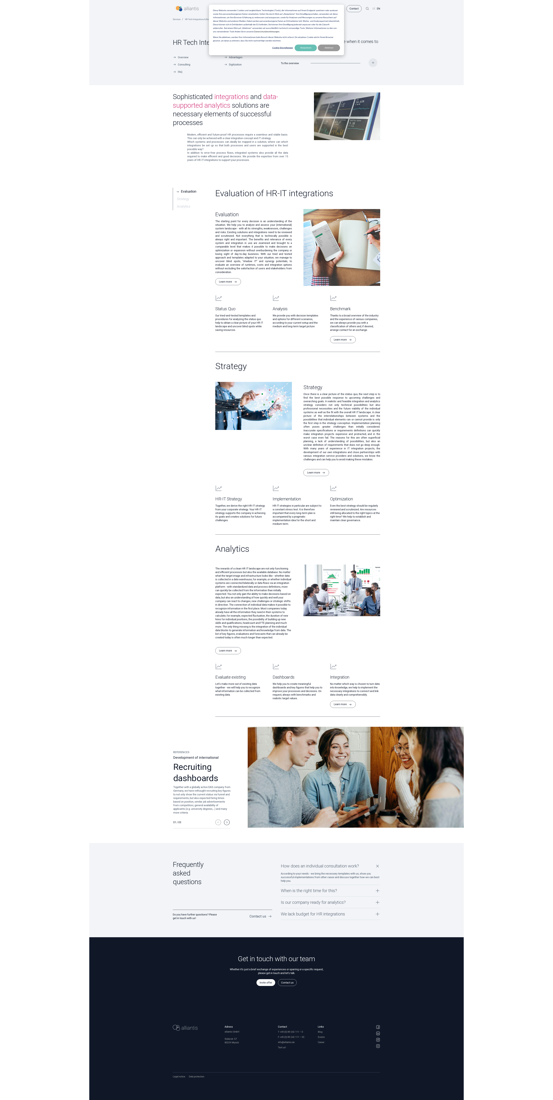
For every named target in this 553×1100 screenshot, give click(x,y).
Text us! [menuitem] (282, 1047)
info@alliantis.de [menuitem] (286, 1042)
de (373, 8)
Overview (183, 57)
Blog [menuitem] (320, 1032)
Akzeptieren (305, 47)
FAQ (180, 71)
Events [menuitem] (321, 1037)
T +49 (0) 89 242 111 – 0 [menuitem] (290, 1032)
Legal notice (179, 1076)
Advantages (236, 57)
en (378, 8)
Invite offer (266, 982)
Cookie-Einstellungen (282, 47)
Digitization (235, 64)
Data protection (196, 1076)
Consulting (184, 64)
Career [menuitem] (321, 1042)
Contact (354, 8)
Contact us (287, 982)
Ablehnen (329, 47)
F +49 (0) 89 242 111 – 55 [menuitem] (291, 1037)
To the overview (290, 63)
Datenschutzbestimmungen (266, 31)
